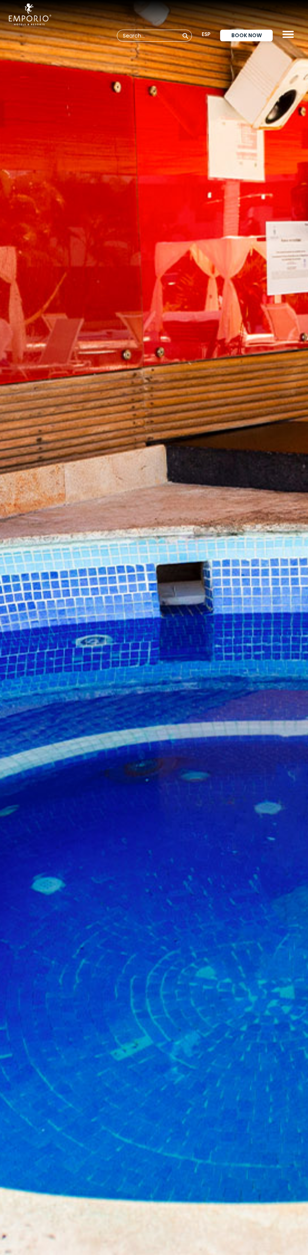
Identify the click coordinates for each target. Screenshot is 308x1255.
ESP (206, 34)
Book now (246, 35)
